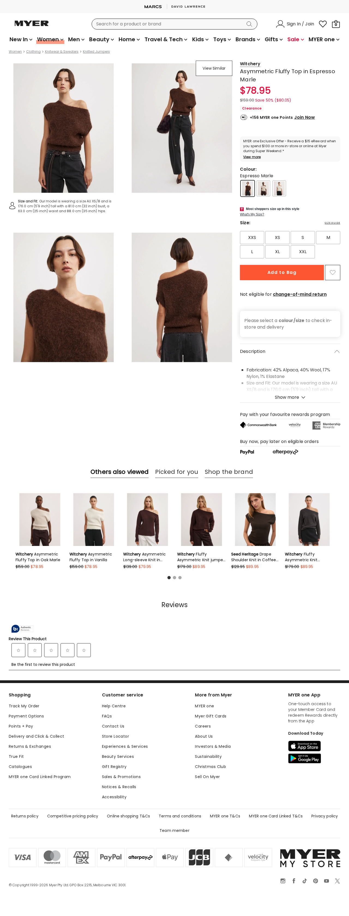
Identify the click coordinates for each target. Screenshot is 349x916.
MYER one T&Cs (225, 816)
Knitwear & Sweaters (62, 51)
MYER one (204, 706)
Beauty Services (118, 756)
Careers (203, 726)
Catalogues (20, 766)
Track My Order (24, 706)
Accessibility (114, 797)
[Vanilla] (279, 188)
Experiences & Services (125, 746)
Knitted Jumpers (96, 51)
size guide (332, 222)
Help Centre (114, 706)
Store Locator (115, 736)
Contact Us (113, 726)
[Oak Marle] (263, 188)
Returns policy (24, 816)
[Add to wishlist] (332, 272)
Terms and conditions (180, 816)
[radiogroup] (290, 245)
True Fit (16, 756)
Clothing (33, 51)
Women (15, 51)
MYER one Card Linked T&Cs (276, 816)
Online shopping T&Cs (128, 816)
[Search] (250, 24)
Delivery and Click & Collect (36, 736)
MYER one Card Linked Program (40, 776)
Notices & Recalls (119, 787)
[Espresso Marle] (247, 188)
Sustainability (208, 756)
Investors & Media (213, 746)
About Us (204, 736)
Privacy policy (324, 816)
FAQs (107, 716)
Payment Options (26, 716)
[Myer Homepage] (32, 26)
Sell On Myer (207, 776)
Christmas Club (210, 766)
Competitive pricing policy (72, 816)
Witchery (250, 64)
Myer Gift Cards (210, 716)
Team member (174, 830)
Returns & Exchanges (30, 746)
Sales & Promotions (121, 776)
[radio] (252, 237)
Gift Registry (114, 766)
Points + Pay (21, 726)
